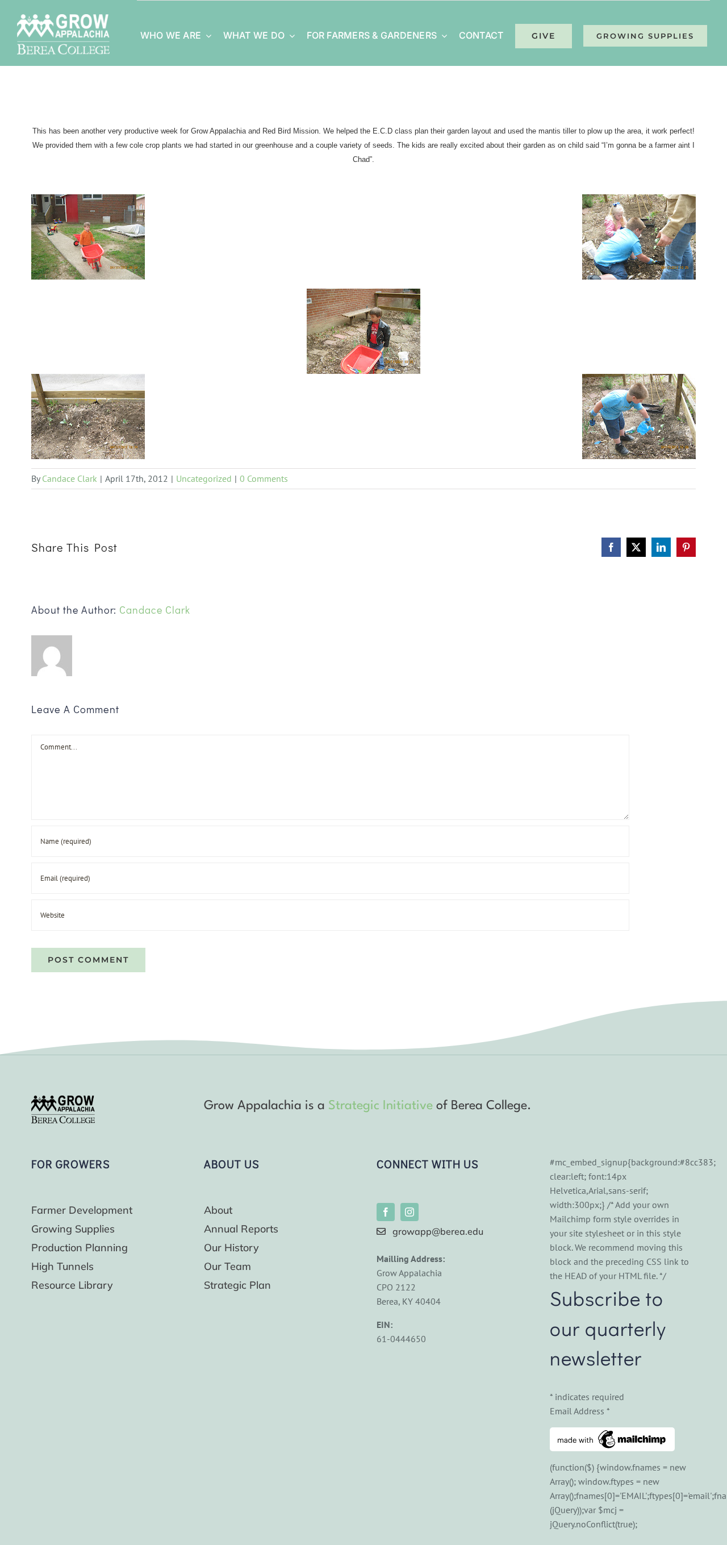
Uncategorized (204, 478)
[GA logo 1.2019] (63, 1100)
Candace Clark (69, 478)
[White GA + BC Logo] (63, 18)
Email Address (580, 1411)
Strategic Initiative (380, 1106)
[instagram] (409, 1212)
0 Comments (264, 478)
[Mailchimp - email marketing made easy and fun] (612, 1434)
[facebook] (386, 1212)
